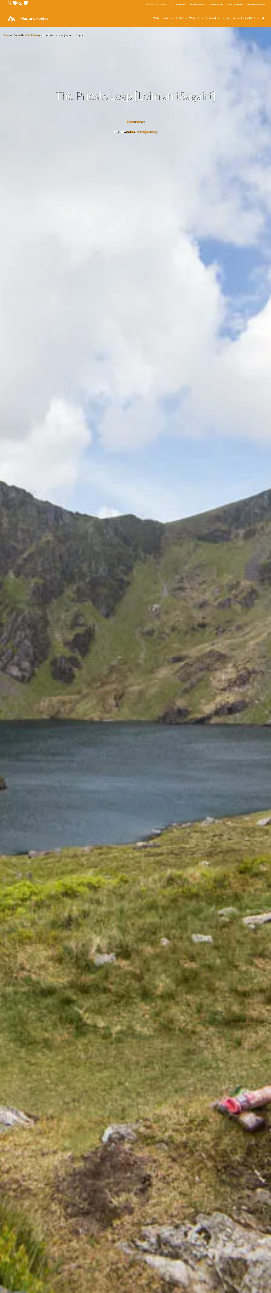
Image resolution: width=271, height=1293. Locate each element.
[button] (263, 18)
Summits (19, 35)
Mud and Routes (34, 18)
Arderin (130, 131)
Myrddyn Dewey (146, 131)
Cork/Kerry (33, 35)
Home (7, 35)
